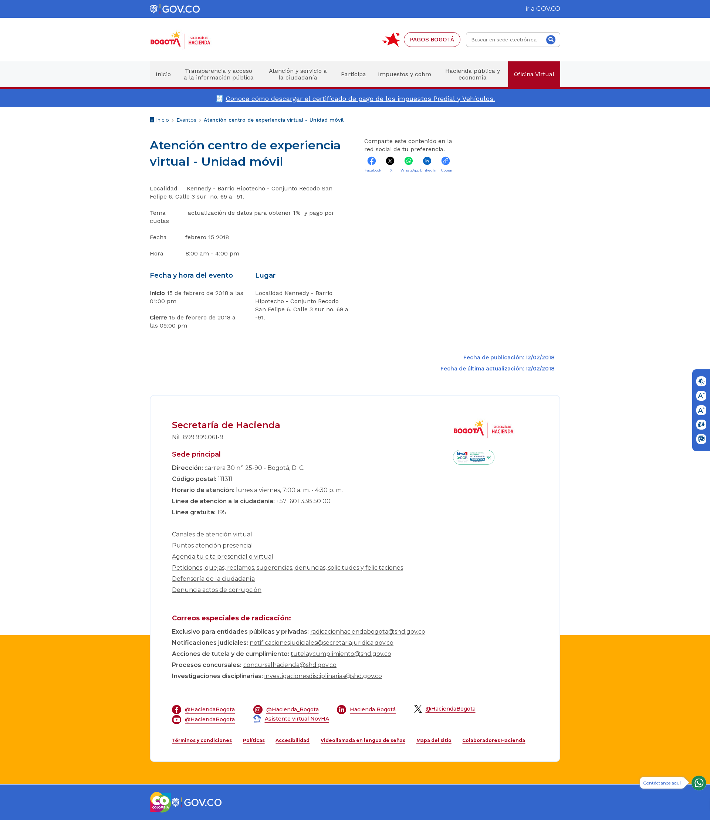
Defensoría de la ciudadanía (213, 578)
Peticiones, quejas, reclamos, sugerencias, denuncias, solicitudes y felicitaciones (287, 567)
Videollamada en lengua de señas (363, 740)
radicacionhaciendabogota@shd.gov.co (367, 631)
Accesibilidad (292, 740)
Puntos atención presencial (212, 545)
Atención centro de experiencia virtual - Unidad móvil (274, 120)
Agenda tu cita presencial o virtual (222, 556)
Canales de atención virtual (212, 534)
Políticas (254, 740)
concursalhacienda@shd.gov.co (290, 664)
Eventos (186, 120)
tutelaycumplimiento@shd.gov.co (341, 653)
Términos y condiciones (202, 740)
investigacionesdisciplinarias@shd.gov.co (323, 676)
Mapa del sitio (434, 740)
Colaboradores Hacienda (493, 740)
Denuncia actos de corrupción (216, 589)
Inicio (161, 120)
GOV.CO (548, 8)
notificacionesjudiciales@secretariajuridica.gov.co (321, 642)
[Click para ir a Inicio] (192, 40)
